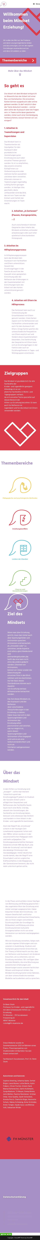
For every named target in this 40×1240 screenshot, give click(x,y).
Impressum (8, 1207)
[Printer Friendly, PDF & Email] (6, 1234)
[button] (18, 60)
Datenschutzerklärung (14, 1197)
